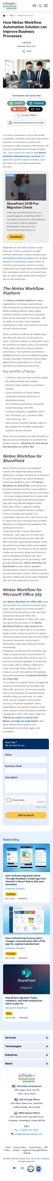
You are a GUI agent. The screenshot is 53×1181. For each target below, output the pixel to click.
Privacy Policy (20, 1147)
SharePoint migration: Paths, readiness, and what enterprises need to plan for (23, 1000)
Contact (16, 1150)
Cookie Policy (35, 1147)
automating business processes (18, 258)
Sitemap (27, 1153)
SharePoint (21, 1007)
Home (8, 1147)
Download (16, 236)
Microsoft (10, 1007)
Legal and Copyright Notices (35, 1150)
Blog (12, 15)
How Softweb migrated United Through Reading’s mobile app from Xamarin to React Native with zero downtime (25, 880)
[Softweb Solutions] (26, 1077)
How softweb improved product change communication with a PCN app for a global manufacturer (25, 941)
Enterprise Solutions (25, 15)
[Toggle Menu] (46, 6)
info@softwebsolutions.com (28, 1134)
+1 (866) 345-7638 (28, 1130)
